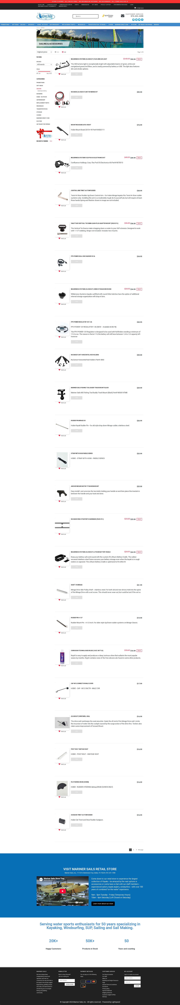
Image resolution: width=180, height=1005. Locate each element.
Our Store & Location (107, 974)
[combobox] (85, 16)
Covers (110, 24)
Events (77, 4)
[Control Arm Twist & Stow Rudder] (62, 197)
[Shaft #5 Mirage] (62, 591)
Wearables (81, 24)
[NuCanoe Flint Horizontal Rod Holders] (62, 361)
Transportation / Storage (96, 24)
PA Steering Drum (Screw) (80, 782)
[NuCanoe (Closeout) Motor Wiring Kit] (62, 98)
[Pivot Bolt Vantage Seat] (62, 755)
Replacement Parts (68, 24)
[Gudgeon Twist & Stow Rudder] (62, 821)
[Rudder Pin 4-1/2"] (62, 624)
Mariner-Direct (63, 6)
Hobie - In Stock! (42, 24)
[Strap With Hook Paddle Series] (62, 460)
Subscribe (70, 984)
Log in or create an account (131, 974)
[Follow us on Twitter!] (139, 19)
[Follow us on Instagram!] (133, 19)
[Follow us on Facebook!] (142, 19)
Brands (156, 24)
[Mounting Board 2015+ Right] (62, 131)
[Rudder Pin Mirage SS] (62, 427)
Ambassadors (85, 4)
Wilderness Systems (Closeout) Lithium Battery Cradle (91, 552)
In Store (133, 24)
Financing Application (66, 4)
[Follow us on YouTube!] (136, 19)
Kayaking (31, 24)
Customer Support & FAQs (109, 994)
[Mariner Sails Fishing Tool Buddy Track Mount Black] (62, 394)
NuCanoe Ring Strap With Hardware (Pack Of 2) (87, 519)
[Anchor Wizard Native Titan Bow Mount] (62, 492)
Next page (140, 849)
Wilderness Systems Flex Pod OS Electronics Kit (88, 157)
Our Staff (104, 976)
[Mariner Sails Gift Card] (44, 133)
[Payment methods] (83, 981)
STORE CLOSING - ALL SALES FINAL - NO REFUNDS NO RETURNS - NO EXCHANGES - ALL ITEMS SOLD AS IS (90, 1)
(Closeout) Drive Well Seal (80, 716)
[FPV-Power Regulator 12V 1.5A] (62, 328)
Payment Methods (107, 990)
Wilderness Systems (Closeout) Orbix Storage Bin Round (91, 289)
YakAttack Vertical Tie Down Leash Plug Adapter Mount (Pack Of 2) (94, 223)
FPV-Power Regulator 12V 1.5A (81, 322)
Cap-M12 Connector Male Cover (82, 683)
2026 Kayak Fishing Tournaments (47, 6)
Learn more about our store (103, 904)
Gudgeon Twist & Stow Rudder (81, 815)
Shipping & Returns (107, 992)
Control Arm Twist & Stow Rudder (83, 190)
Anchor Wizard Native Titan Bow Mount (85, 486)
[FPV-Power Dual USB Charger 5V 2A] (62, 262)
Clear (51, 141)
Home (38, 27)
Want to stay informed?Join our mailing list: (64, 975)
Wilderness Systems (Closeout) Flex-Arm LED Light (89, 59)
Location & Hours (52, 4)
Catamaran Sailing (42, 91)
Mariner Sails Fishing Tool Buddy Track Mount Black (90, 387)
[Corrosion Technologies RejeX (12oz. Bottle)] (62, 657)
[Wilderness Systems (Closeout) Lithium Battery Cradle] (62, 558)
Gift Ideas (15, 24)
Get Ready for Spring (145, 24)
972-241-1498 (41, 4)
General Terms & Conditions (109, 984)
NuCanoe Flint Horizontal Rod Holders (85, 355)
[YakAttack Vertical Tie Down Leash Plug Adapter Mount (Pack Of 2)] (62, 230)
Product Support (106, 4)
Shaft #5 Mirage (76, 585)
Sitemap (104, 996)
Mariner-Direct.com (121, 24)
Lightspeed (116, 1002)
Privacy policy (105, 988)
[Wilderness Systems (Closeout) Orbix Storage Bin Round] (62, 295)
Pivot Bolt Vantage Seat (79, 749)
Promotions (5, 24)
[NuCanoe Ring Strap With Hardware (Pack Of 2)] (62, 525)
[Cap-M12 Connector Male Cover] (62, 690)
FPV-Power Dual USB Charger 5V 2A (83, 256)
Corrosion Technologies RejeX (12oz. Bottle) (87, 650)
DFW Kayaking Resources (120, 4)
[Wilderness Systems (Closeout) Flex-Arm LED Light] (62, 65)
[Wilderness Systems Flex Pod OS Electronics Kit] (62, 164)
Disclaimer (105, 986)
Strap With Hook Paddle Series (82, 453)
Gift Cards (95, 4)
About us (104, 978)
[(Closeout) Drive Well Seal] (62, 723)
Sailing (22, 24)
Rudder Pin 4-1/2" (76, 617)
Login (131, 4)
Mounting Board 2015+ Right (81, 125)
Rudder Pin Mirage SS (78, 420)
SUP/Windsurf (54, 24)
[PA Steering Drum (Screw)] (62, 788)
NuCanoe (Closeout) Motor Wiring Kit (84, 92)
